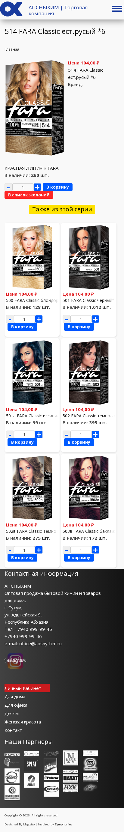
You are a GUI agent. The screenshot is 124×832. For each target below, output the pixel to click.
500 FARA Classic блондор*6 (34, 300)
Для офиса (16, 705)
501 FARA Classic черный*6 (90, 300)
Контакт (13, 730)
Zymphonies (63, 824)
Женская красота (23, 722)
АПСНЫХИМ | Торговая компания (58, 10)
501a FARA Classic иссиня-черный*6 (42, 416)
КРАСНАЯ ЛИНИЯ (24, 168)
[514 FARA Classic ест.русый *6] (35, 155)
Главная (12, 49)
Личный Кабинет (23, 688)
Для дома (15, 696)
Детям (12, 713)
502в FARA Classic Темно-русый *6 (41, 531)
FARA (53, 168)
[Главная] (11, 14)
